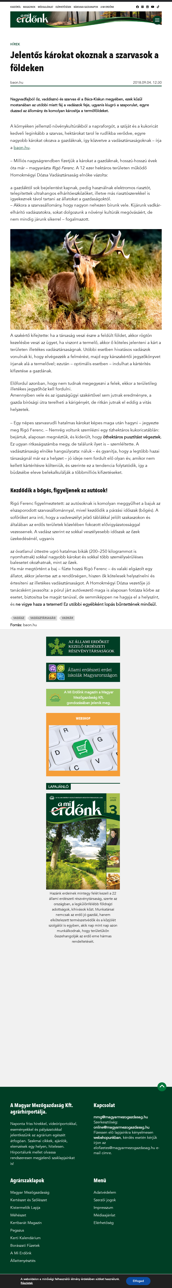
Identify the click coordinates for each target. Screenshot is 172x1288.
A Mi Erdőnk (107, 7)
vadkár (67, 618)
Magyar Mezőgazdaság (29, 1192)
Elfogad (138, 1281)
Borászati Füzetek (25, 1245)
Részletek (27, 1283)
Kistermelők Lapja (25, 1207)
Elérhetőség (104, 1222)
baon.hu (16, 82)
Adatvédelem (105, 1192)
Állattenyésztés (22, 1260)
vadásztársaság (43, 618)
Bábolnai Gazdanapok (86, 7)
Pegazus (17, 1230)
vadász (18, 618)
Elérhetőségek (63, 7)
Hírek (15, 44)
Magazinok (29, 7)
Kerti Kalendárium (25, 1237)
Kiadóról (15, 7)
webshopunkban (107, 1137)
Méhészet (18, 1215)
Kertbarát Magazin (26, 1222)
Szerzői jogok (105, 1200)
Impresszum (103, 1207)
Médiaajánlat (45, 7)
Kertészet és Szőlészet (28, 1200)
